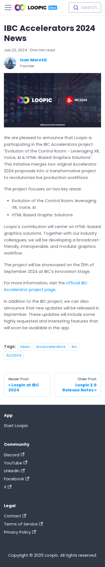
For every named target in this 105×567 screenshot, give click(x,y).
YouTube (13, 463)
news (25, 346)
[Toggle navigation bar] (8, 7)
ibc (74, 346)
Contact (12, 516)
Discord (11, 455)
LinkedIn (12, 471)
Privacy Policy (17, 532)
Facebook (14, 479)
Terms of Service (21, 524)
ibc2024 (13, 355)
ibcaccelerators (51, 346)
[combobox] (85, 8)
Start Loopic (16, 425)
